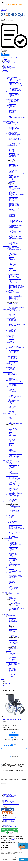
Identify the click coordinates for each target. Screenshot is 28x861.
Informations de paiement (8, 823)
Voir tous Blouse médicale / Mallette (13, 310)
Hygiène (5, 65)
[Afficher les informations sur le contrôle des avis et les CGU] (22, 739)
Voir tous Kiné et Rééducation (12, 461)
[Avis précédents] (2, 749)
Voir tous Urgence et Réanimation (13, 503)
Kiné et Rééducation (7, 66)
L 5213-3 (12, 839)
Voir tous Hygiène (10, 335)
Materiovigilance (6, 825)
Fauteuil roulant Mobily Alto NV (12, 719)
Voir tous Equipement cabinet (12, 593)
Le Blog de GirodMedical (8, 796)
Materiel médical (6, 685)
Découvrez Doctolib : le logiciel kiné (11, 804)
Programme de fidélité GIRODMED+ (11, 826)
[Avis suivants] (26, 749)
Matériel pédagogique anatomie (10, 62)
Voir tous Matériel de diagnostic (13, 122)
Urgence (5, 70)
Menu (2, 73)
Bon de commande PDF (8, 801)
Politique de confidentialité (9, 819)
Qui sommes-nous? (7, 794)
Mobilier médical (7, 60)
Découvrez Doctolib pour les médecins (11, 802)
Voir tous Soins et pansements (12, 373)
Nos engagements (7, 797)
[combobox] (7, 20)
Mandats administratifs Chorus (9, 795)
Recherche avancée (5, 21)
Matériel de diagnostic (8, 61)
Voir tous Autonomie (10, 615)
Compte (2, 679)
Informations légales (7, 820)
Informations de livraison (8, 821)
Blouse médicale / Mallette (9, 67)
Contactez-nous (4, 10)
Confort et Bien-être (7, 68)
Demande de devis (7, 800)
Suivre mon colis (6, 822)
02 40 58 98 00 (4, 9)
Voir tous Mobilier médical (11, 77)
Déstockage (6, 71)
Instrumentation (6, 64)
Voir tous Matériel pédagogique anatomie (15, 247)
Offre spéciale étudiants (8, 799)
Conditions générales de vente (9, 817)
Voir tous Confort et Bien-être (12, 539)
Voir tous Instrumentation (11, 414)
